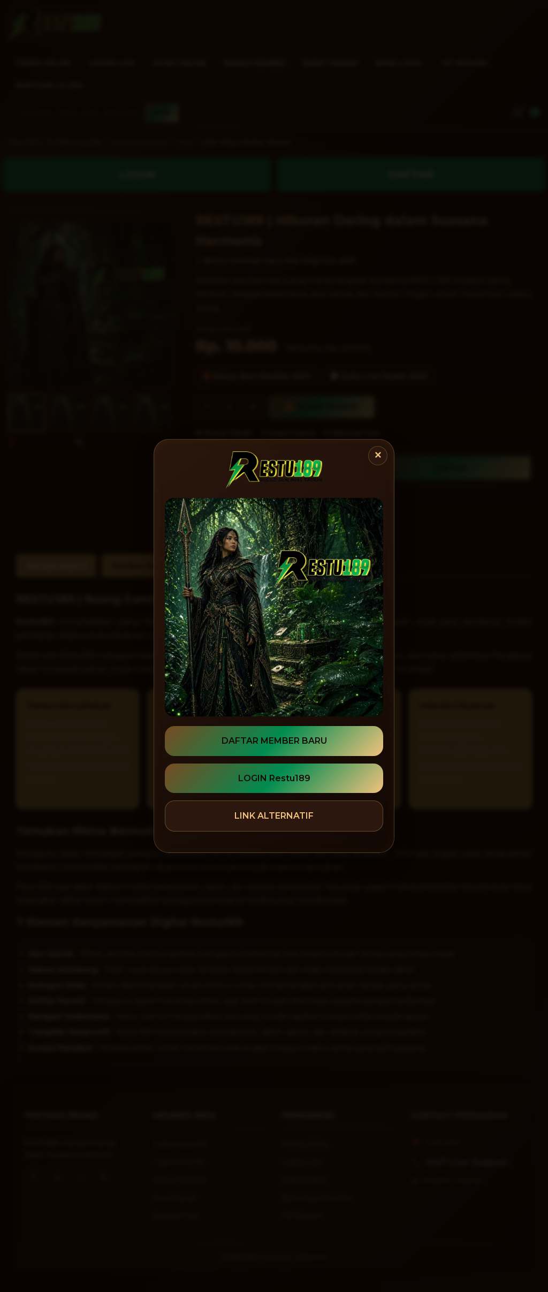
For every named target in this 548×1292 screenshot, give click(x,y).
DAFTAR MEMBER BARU (274, 741)
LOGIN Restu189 (274, 778)
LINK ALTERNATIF (274, 816)
